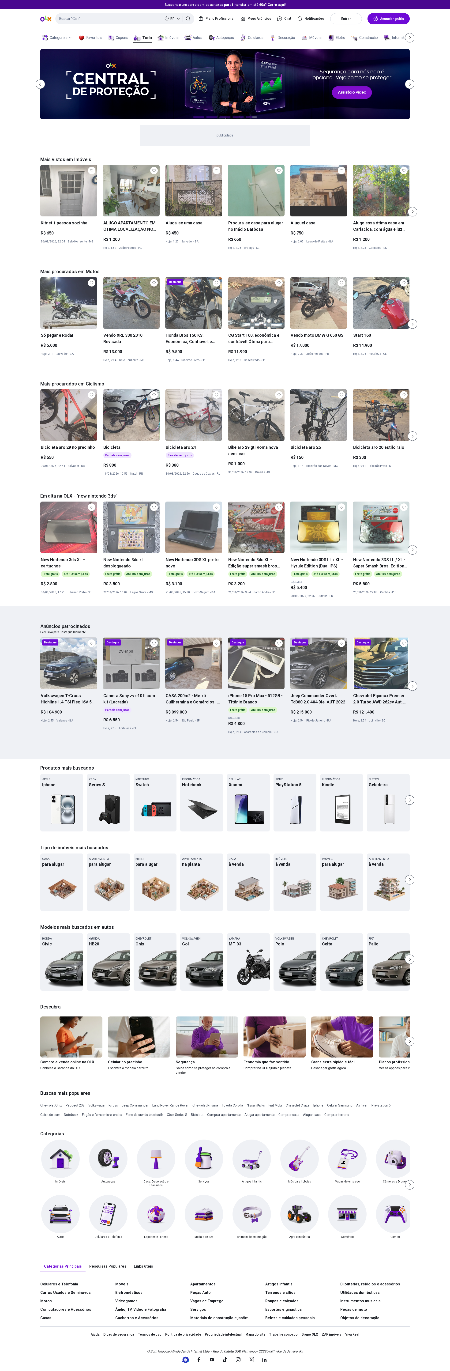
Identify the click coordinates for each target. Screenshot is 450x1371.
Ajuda (95, 1334)
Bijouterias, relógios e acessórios (370, 1284)
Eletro (340, 37)
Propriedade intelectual (223, 1334)
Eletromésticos (128, 1292)
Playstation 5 (381, 1105)
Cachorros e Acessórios (136, 1318)
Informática (401, 37)
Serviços (198, 1309)
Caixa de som (50, 1115)
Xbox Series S (177, 1115)
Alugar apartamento (259, 1115)
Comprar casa (288, 1115)
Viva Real (352, 1334)
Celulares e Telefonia (59, 1284)
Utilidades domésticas (360, 1292)
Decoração (286, 37)
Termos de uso (149, 1334)
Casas (45, 1318)
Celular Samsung (339, 1105)
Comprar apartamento (224, 1115)
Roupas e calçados (282, 1301)
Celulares (255, 37)
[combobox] (124, 18)
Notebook (71, 1115)
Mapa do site (255, 1334)
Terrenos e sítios (280, 1292)
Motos (46, 1301)
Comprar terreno (336, 1115)
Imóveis (172, 37)
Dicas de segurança (118, 1334)
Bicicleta (197, 1115)
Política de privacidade (183, 1334)
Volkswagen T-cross (103, 1105)
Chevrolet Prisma (205, 1105)
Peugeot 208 (75, 1105)
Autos (197, 37)
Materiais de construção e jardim (219, 1318)
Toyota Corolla (232, 1105)
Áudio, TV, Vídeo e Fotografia (140, 1309)
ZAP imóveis (331, 1334)
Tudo (147, 37)
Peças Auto (200, 1292)
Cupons (122, 37)
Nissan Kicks (256, 1105)
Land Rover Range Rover (170, 1105)
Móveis (315, 37)
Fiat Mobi (275, 1105)
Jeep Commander (135, 1105)
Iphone (318, 1105)
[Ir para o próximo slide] (412, 211)
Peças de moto (353, 1309)
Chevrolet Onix (51, 1105)
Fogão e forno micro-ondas (102, 1115)
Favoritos (94, 37)
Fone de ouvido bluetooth (144, 1115)
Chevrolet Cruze (298, 1105)
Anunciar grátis (392, 19)
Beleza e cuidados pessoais (290, 1318)
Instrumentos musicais (360, 1301)
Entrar (346, 19)
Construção (368, 37)
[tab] (63, 1266)
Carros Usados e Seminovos (65, 1292)
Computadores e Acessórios (65, 1309)
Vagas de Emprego (207, 1301)
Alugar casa (312, 1115)
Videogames (126, 1301)
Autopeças (225, 37)
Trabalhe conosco (283, 1334)
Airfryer (362, 1105)
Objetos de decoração (359, 1318)
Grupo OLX (309, 1334)
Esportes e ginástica (283, 1309)
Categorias (59, 37)
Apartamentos (203, 1284)
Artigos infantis (278, 1284)
